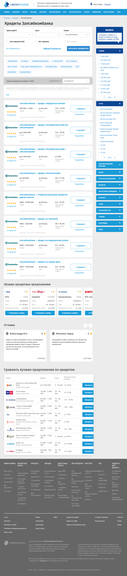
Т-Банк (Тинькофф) (24, 406)
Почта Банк (20, 391)
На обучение (35, 490)
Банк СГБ (19, 443)
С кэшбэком (62, 475)
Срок (37, 30)
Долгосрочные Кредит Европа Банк (109, 130)
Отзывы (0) (11, 115)
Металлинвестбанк (24, 428)
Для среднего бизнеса (115, 485)
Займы (7, 12)
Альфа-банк (21, 420)
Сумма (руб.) (11, 30)
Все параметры (13, 49)
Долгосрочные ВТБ (108, 119)
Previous (85, 325)
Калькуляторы (75, 12)
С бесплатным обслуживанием (64, 495)
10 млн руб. (105, 64)
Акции (119, 525)
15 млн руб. (105, 89)
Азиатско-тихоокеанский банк (26, 384)
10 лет (103, 145)
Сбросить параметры (78, 48)
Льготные (74, 487)
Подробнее (44, 561)
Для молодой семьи (88, 486)
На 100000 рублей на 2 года (109, 69)
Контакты (7, 521)
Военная (88, 499)
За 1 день (61, 478)
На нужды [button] (103, 223)
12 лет (103, 149)
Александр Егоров (21, 333)
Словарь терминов (101, 517)
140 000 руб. (105, 81)
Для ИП (101, 471)
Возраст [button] (102, 198)
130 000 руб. (105, 77)
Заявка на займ (71, 521)
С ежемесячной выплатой (49, 495)
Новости (120, 517)
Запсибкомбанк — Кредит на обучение (39, 219)
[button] (76, 80)
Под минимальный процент (76, 473)
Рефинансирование (40, 61)
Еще (119, 12)
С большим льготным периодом (21, 481)
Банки (86, 12)
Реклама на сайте (10, 525)
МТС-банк (90, 297)
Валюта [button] (102, 185)
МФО (55, 517)
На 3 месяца (49, 486)
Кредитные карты (22, 465)
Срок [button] (101, 104)
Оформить (89, 385)
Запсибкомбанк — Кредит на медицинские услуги (44, 240)
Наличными (12, 61)
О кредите (80, 109)
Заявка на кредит (72, 517)
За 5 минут (7, 491)
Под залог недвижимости (31, 67)
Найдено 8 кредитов (52, 49)
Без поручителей (17, 42)
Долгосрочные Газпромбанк (106, 124)
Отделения (39, 521)
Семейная (88, 480)
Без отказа (72, 42)
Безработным (51, 67)
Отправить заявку (16, 313)
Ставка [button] (102, 217)
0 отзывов (51, 297)
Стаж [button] (101, 204)
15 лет (103, 153)
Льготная (88, 477)
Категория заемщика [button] (108, 191)
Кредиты (16, 12)
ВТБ (77, 67)
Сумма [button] (101, 51)
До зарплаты (8, 482)
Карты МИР (61, 471)
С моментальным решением (22, 473)
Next (90, 325)
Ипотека (43, 12)
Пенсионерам (66, 67)
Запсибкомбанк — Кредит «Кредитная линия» (42, 103)
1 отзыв (25, 297)
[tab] (109, 50)
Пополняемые (50, 477)
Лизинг (114, 494)
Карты (24, 12)
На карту (24, 61)
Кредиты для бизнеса (116, 466)
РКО (64, 12)
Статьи (119, 521)
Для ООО (101, 475)
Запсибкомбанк (71, 35)
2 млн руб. (104, 56)
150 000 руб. (105, 92)
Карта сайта (8, 532)
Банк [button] (101, 229)
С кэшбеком (21, 504)
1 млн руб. (104, 74)
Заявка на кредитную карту (76, 525)
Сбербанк (12, 72)
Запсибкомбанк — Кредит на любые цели (40, 262)
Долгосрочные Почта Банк (108, 136)
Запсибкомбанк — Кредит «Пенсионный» (40, 173)
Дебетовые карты (62, 465)
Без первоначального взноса (77, 481)
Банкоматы (39, 525)
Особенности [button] (105, 210)
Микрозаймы (9, 464)
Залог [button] (101, 172)
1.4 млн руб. (105, 85)
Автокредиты (55, 12)
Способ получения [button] (107, 179)
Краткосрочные (106, 141)
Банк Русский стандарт (25, 435)
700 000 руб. (105, 60)
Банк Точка (102, 484)
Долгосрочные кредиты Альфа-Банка (110, 114)
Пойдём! (36, 297)
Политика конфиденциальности (15, 528)
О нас (6, 517)
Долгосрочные (106, 109)
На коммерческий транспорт (76, 498)
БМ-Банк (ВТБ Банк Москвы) (27, 413)
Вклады (33, 12)
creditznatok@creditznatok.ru (53, 541)
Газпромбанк (25, 72)
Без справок (44, 42)
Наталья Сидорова (67, 333)
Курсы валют (108, 12)
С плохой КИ (57, 61)
